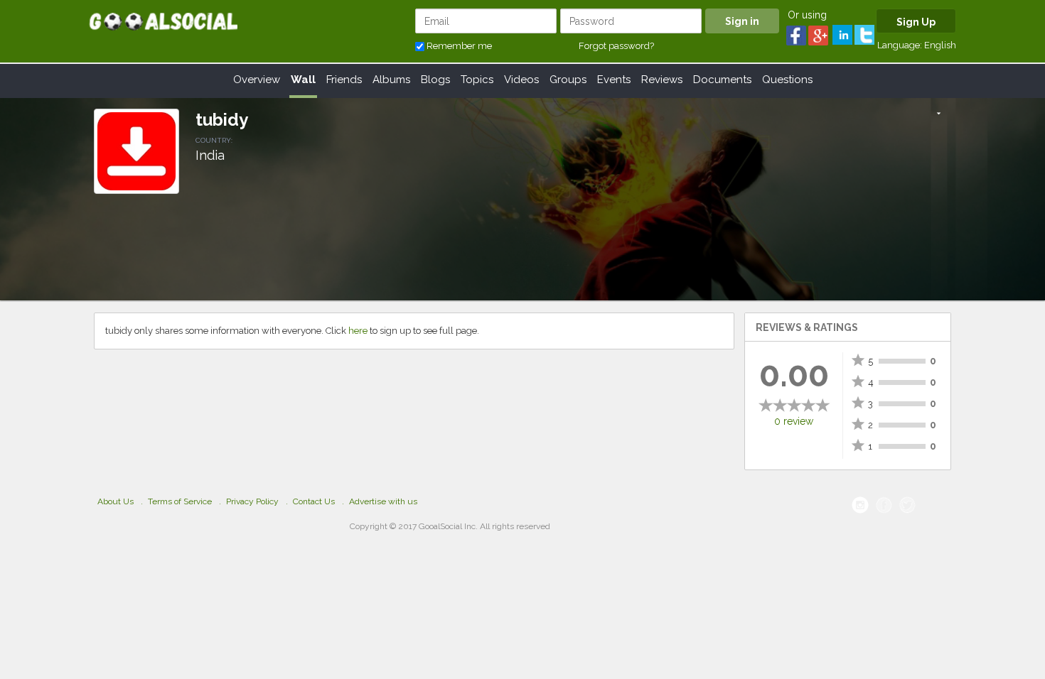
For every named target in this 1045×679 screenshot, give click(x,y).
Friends (344, 79)
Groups (568, 79)
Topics (477, 79)
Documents (722, 79)
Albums (391, 79)
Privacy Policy (252, 501)
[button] (938, 114)
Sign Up (916, 22)
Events (614, 79)
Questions (787, 79)
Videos (521, 79)
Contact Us (314, 501)
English (940, 45)
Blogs (435, 79)
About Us (115, 501)
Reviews (661, 79)
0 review (793, 421)
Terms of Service (180, 501)
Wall (303, 79)
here (358, 330)
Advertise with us (383, 501)
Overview (256, 79)
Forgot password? (616, 45)
